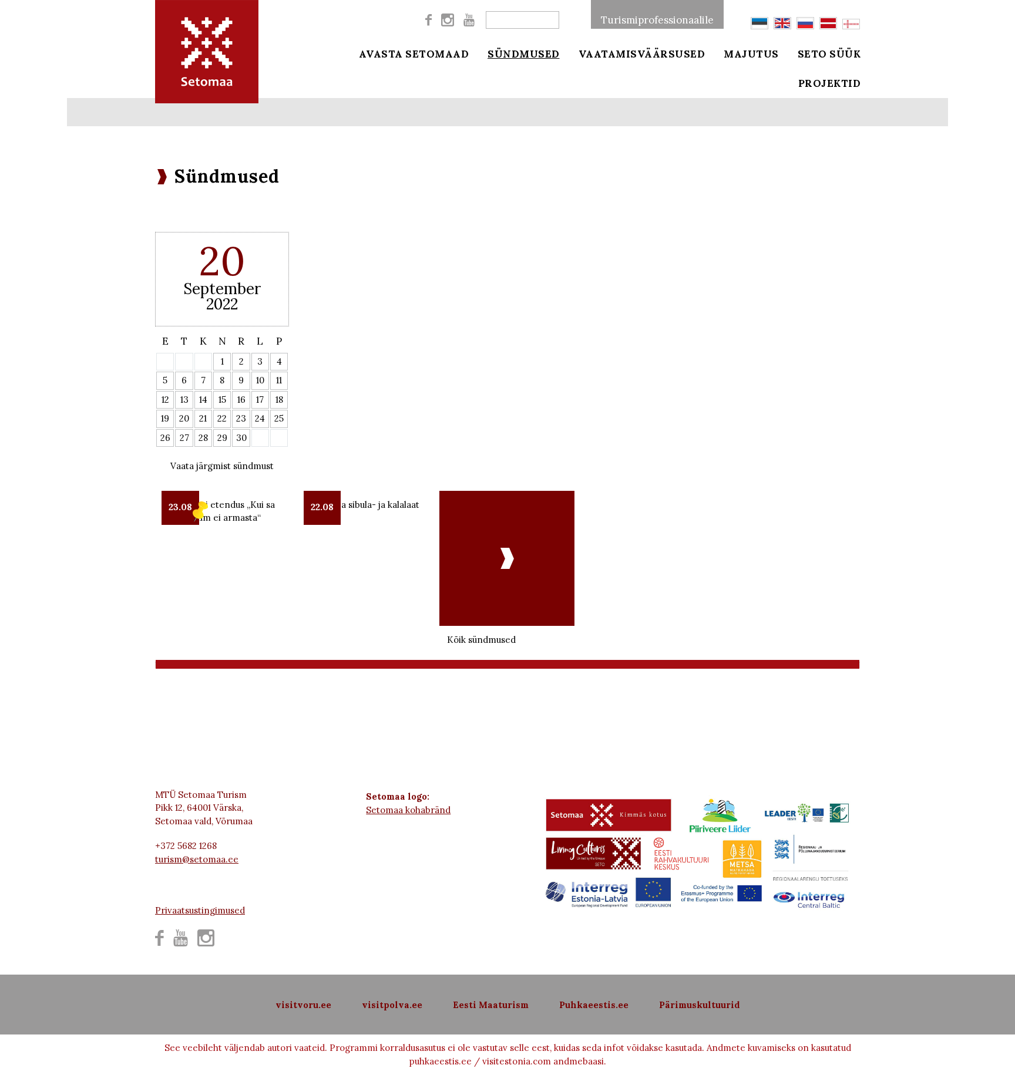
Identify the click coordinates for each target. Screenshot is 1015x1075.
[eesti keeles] (759, 23)
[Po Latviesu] (828, 23)
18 (279, 399)
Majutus (751, 54)
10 (260, 380)
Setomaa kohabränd (408, 809)
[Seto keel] (851, 24)
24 (260, 418)
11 (279, 380)
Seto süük (829, 54)
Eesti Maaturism (491, 1004)
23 (241, 418)
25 (279, 418)
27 (184, 437)
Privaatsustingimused (200, 910)
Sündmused (524, 54)
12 (165, 399)
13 (184, 399)
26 (165, 437)
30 (241, 437)
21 (203, 418)
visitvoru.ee (303, 1004)
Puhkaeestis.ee (594, 1004)
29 (222, 437)
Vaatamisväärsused (642, 54)
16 (241, 399)
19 (165, 418)
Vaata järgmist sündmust (222, 465)
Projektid (829, 83)
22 (222, 418)
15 (222, 399)
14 (203, 399)
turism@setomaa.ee (196, 859)
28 (203, 437)
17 (260, 399)
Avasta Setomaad (414, 54)
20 (184, 418)
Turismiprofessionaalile (657, 20)
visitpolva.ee (392, 1004)
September (222, 288)
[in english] (782, 23)
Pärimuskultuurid (699, 1004)
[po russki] (805, 23)
